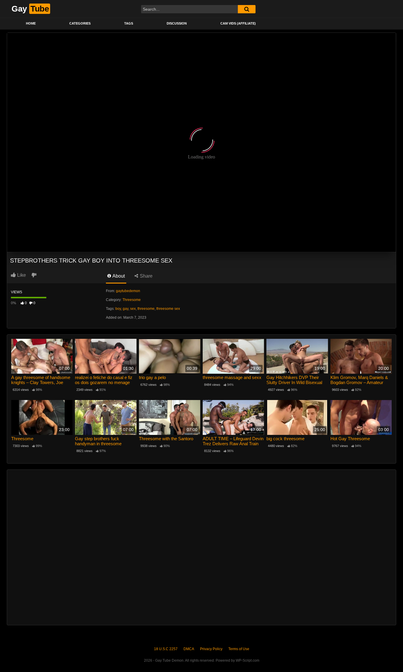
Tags (128, 23)
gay (125, 309)
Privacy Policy (211, 649)
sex (133, 309)
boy (118, 309)
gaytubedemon (128, 291)
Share (146, 275)
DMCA (189, 649)
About (118, 275)
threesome (146, 309)
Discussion (177, 23)
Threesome (131, 300)
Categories (80, 23)
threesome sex (168, 309)
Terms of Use (238, 649)
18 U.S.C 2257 (166, 649)
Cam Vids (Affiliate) (238, 23)
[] (246, 9)
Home (31, 23)
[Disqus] (201, 547)
